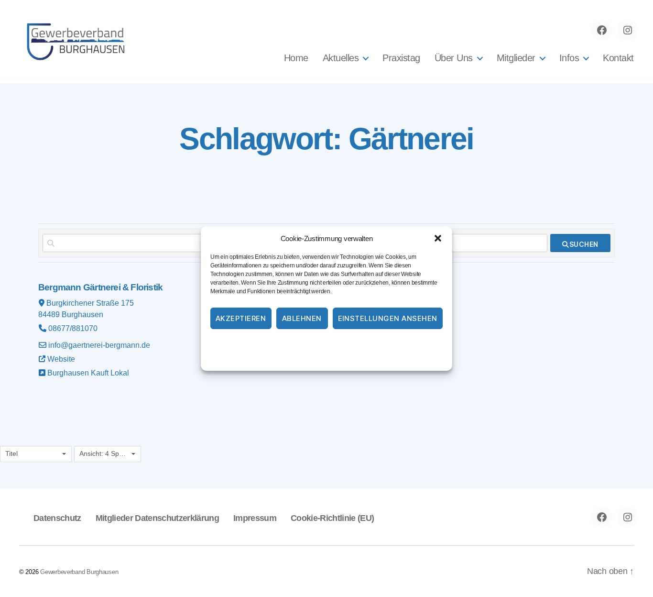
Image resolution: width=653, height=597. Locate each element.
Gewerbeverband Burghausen (79, 571)
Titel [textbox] (11, 453)
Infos (569, 58)
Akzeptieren (241, 318)
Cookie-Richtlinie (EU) (332, 518)
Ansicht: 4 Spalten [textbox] (104, 453)
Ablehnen (302, 318)
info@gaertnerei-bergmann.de (99, 345)
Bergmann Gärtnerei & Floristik (100, 287)
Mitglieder (516, 58)
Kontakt (618, 58)
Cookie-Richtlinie (287, 343)
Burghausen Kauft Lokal (88, 373)
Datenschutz (338, 343)
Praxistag (401, 58)
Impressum (382, 343)
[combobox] (36, 454)
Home (296, 58)
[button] (438, 238)
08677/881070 (73, 328)
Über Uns (454, 58)
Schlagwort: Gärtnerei (326, 139)
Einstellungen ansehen (388, 318)
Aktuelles (341, 58)
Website (61, 359)
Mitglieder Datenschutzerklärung (157, 518)
